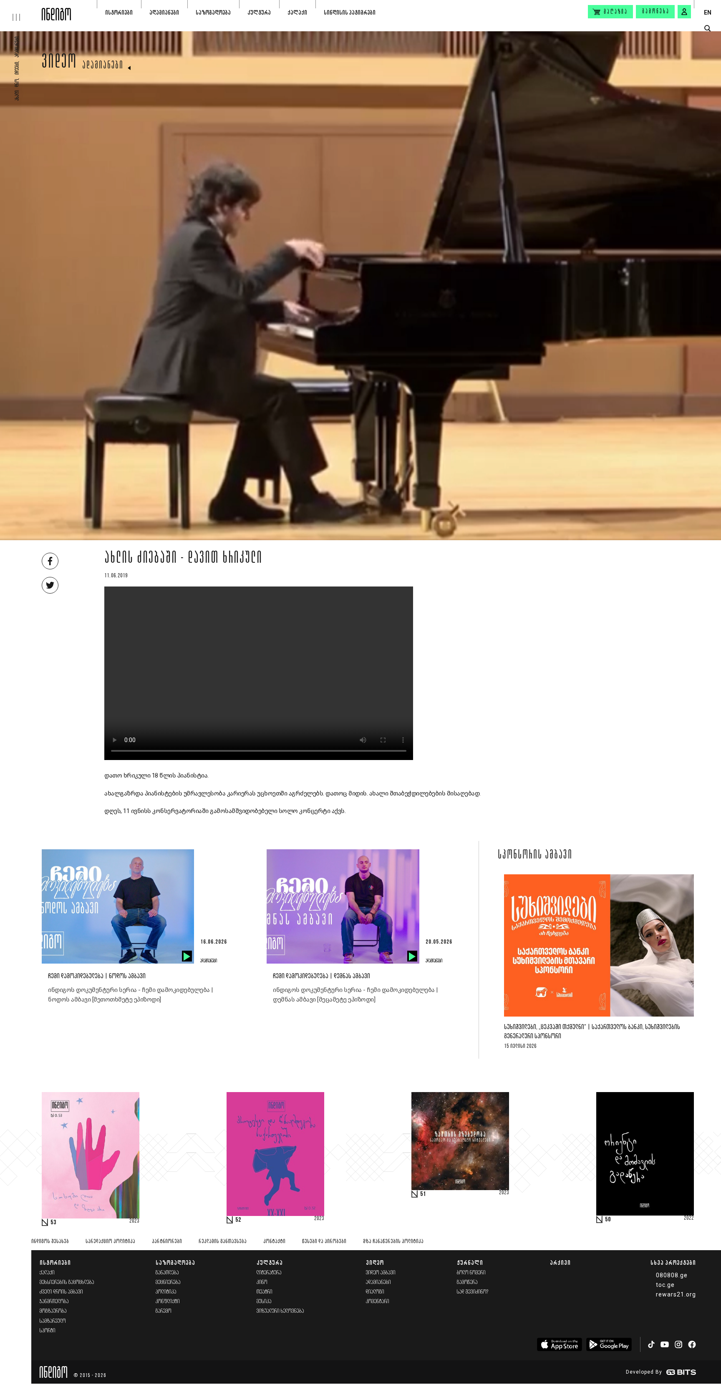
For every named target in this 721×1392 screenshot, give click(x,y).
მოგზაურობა (53, 1311)
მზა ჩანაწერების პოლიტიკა (393, 1241)
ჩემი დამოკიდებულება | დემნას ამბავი (321, 976)
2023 (134, 1221)
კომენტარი (377, 1302)
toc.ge (665, 1284)
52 (238, 1220)
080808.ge (672, 1275)
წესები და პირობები (324, 1241)
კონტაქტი (274, 1241)
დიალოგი (375, 1292)
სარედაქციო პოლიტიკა (110, 1241)
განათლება (167, 1273)
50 (608, 1219)
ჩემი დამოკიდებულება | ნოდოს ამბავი (97, 976)
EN (707, 12)
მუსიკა (264, 1302)
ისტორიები (119, 12)
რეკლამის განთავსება (223, 1241)
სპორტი (47, 1331)
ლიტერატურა (269, 1273)
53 (53, 1222)
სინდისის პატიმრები (350, 12)
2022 (689, 1218)
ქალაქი (297, 12)
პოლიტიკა (166, 1292)
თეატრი (264, 1292)
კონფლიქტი (168, 1302)
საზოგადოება (213, 12)
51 (423, 1194)
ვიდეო (59, 63)
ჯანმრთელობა (54, 1302)
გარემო (163, 1311)
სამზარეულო (53, 1321)
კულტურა (259, 12)
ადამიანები (164, 12)
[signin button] (684, 11)
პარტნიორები (167, 1241)
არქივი (560, 1262)
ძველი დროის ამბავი (61, 1292)
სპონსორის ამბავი (535, 855)
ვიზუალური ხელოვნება (280, 1311)
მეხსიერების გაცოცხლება (67, 1282)
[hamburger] (21, 10)
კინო (262, 1282)
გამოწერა (656, 11)
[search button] (707, 28)
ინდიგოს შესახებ (50, 1241)
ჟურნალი (470, 1262)
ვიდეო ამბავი (381, 1273)
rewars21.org (676, 1294)
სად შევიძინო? (473, 1292)
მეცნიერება (168, 1282)
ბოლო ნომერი (471, 1273)
